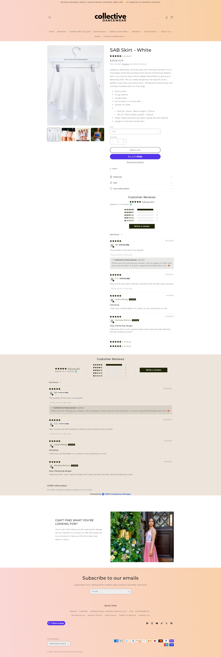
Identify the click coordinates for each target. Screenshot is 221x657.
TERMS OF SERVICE (127, 615)
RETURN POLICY (78, 615)
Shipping (125, 64)
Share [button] (114, 169)
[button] (49, 17)
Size (111, 127)
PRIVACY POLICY (95, 615)
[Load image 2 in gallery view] (68, 134)
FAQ (131, 611)
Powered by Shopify (75, 652)
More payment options (135, 162)
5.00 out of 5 (148, 202)
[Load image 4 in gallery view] (97, 134)
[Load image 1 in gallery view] (54, 134)
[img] (115, 241)
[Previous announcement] (48, 2)
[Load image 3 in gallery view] (83, 134)
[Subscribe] (128, 591)
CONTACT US (144, 615)
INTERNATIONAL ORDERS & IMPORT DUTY (108, 611)
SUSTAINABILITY (142, 611)
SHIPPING (83, 611)
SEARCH (73, 611)
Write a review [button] (141, 226)
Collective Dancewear (60, 652)
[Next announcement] (173, 2)
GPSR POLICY (111, 615)
